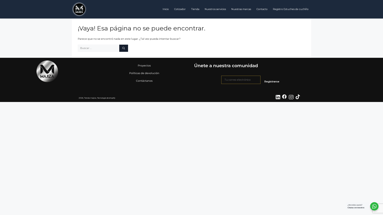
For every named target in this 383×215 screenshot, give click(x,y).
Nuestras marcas (241, 9)
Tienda (195, 9)
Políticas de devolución (144, 73)
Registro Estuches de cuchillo (290, 9)
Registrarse (271, 81)
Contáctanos (144, 80)
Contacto (262, 9)
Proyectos (144, 65)
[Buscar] (123, 48)
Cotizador (180, 9)
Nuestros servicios (215, 9)
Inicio (166, 9)
